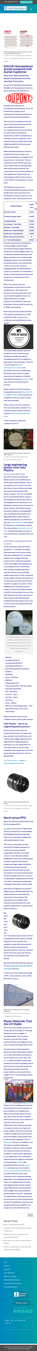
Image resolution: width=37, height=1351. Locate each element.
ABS (7, 966)
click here (25, 379)
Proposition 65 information (12, 1283)
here (21, 753)
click (17, 753)
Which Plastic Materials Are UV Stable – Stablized (17, 1010)
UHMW (20, 1162)
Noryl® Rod (14, 395)
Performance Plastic (16, 459)
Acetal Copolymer (16, 966)
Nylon (17, 968)
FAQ (5, 1262)
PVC (12, 549)
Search (30, 1215)
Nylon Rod (25, 392)
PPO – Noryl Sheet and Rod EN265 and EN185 (16, 802)
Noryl (6, 1168)
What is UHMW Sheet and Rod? (14, 1224)
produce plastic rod (17, 522)
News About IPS (9, 1273)
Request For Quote (10, 1276)
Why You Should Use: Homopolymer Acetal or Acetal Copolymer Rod (18, 52)
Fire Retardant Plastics (21, 805)
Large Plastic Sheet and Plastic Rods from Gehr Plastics (17, 453)
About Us (7, 1266)
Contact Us (7, 1269)
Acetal (27, 1165)
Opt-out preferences (10, 1287)
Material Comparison (21, 58)
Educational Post (19, 1013)
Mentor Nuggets (20, 457)
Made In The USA (9, 58)
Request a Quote (26, 2)
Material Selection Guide (12, 1280)
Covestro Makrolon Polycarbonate (16, 1171)
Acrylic (6, 1060)
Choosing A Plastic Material (23, 55)
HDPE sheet (8, 1142)
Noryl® (6, 828)
